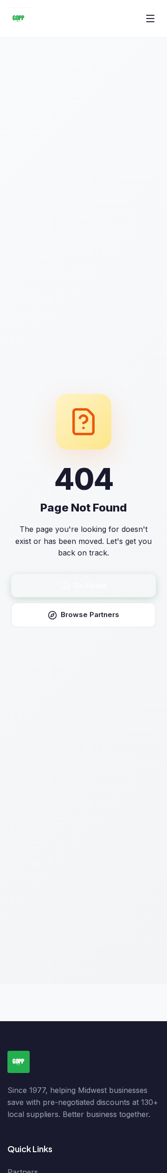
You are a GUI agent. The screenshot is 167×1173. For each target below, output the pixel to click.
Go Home (90, 585)
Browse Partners (90, 614)
